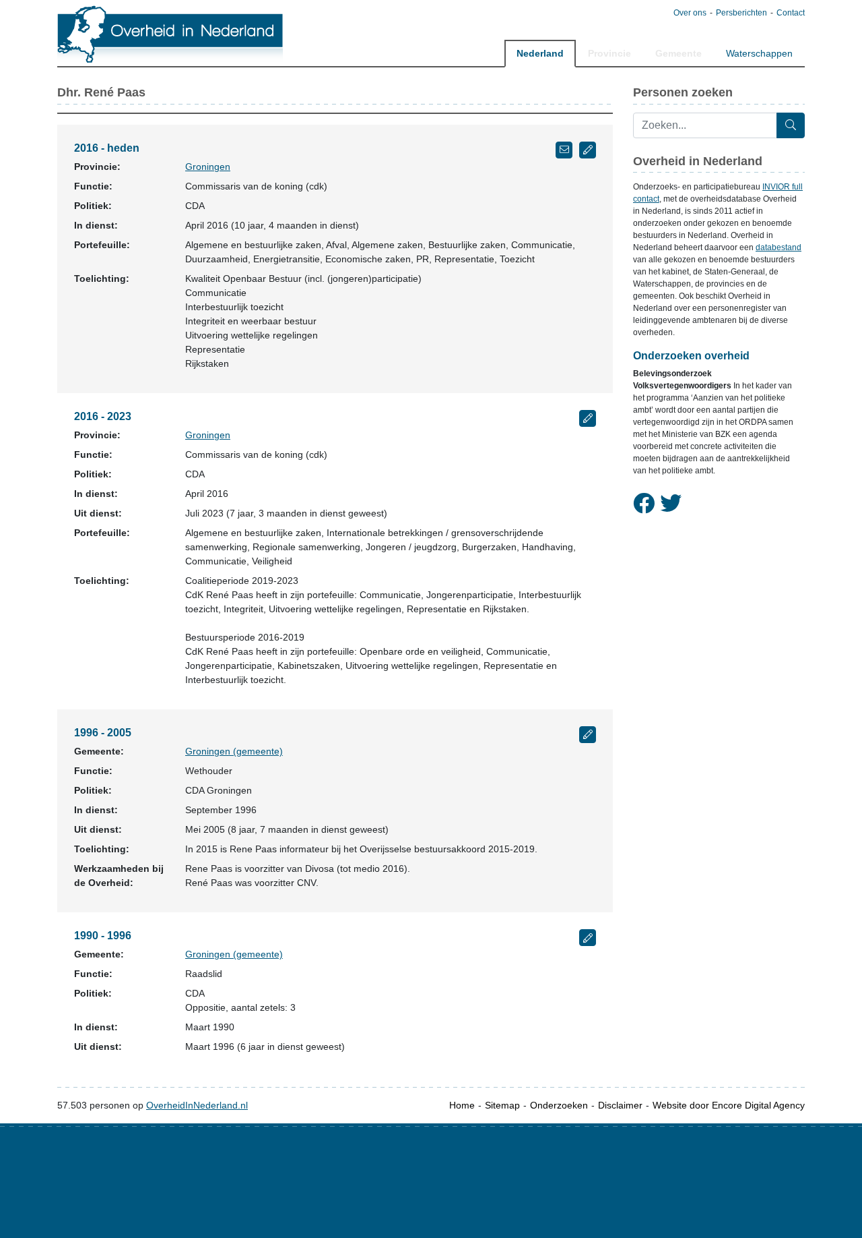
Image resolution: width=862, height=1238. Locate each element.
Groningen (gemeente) (234, 751)
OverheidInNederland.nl (197, 1105)
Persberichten (741, 13)
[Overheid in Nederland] (170, 34)
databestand (778, 247)
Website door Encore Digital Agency (729, 1105)
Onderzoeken (559, 1105)
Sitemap (502, 1105)
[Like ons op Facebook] (644, 504)
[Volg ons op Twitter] (671, 504)
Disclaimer (620, 1105)
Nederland (540, 53)
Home (462, 1105)
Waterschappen (759, 53)
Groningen (207, 166)
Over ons (689, 13)
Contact (790, 13)
